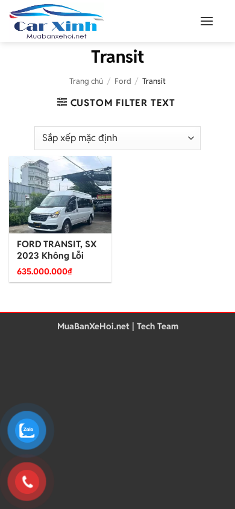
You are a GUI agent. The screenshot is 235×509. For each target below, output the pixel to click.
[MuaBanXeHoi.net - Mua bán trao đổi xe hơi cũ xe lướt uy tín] (87, 21)
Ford (122, 81)
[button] (206, 21)
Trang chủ (86, 81)
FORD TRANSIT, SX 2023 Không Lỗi (57, 250)
